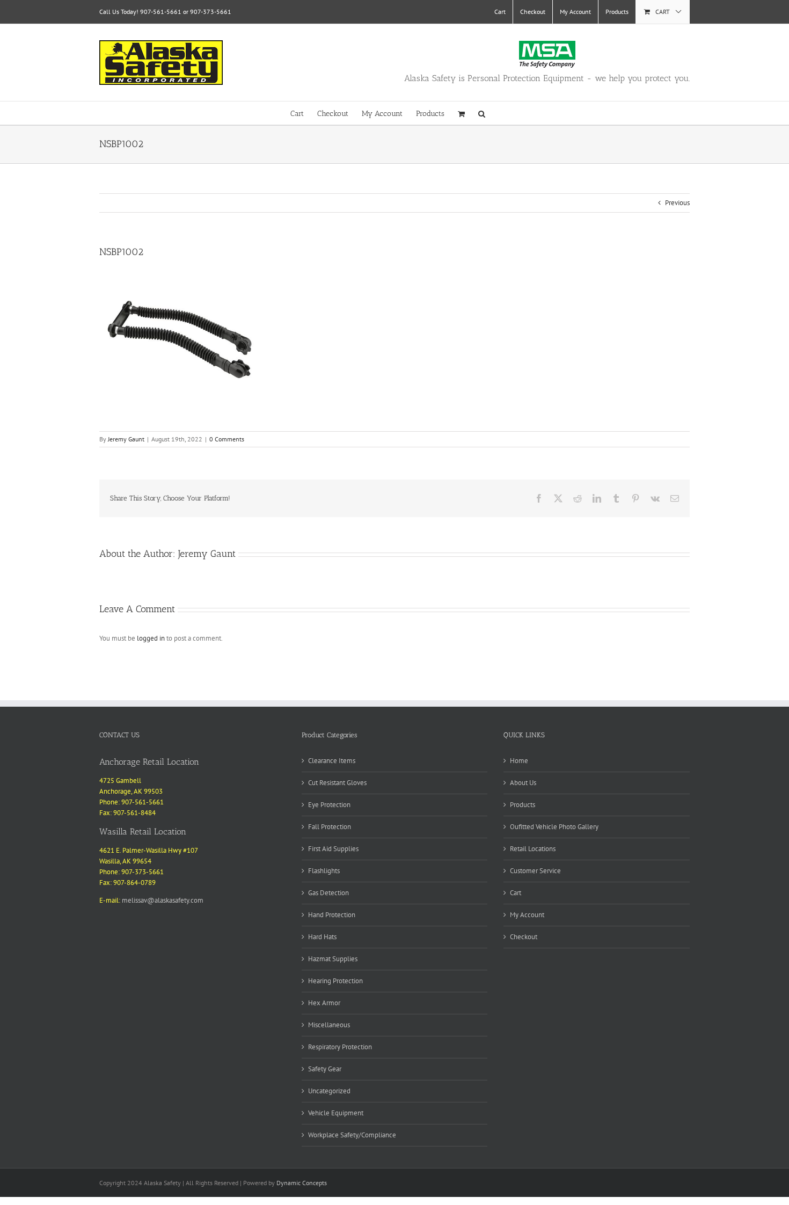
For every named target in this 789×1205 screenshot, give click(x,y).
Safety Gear (324, 1068)
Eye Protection (329, 804)
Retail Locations (533, 848)
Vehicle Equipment (335, 1112)
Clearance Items (331, 760)
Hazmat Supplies (332, 958)
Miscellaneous (329, 1024)
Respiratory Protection (340, 1046)
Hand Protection (331, 914)
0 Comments (226, 439)
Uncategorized (329, 1090)
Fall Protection (329, 826)
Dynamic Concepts (301, 1183)
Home (519, 760)
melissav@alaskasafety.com (162, 900)
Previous (677, 202)
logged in (151, 638)
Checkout (523, 936)
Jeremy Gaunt (126, 439)
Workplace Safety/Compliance (352, 1134)
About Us (523, 782)
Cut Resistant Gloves (337, 782)
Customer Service (535, 870)
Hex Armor (324, 1002)
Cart (515, 892)
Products (522, 804)
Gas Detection (328, 892)
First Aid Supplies (333, 848)
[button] (481, 113)
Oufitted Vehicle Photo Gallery (554, 826)
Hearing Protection (335, 980)
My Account (527, 914)
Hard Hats (322, 936)
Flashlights (324, 870)
